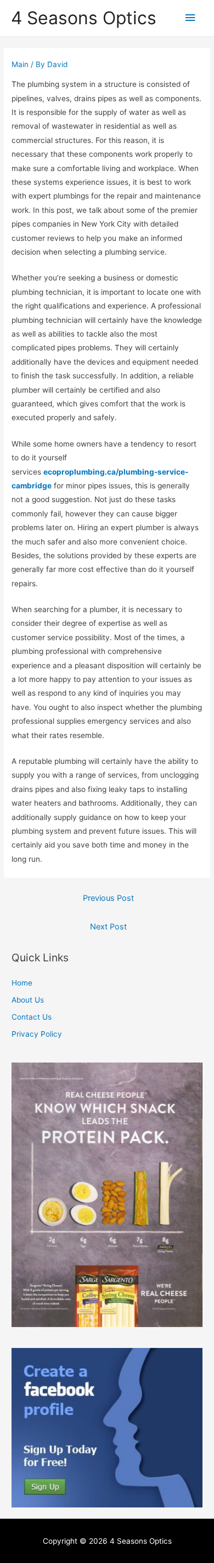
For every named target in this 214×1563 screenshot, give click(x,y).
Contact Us (32, 1016)
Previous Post (108, 898)
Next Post (108, 927)
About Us (28, 999)
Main (20, 64)
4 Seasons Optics (83, 18)
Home (22, 982)
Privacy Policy (37, 1034)
